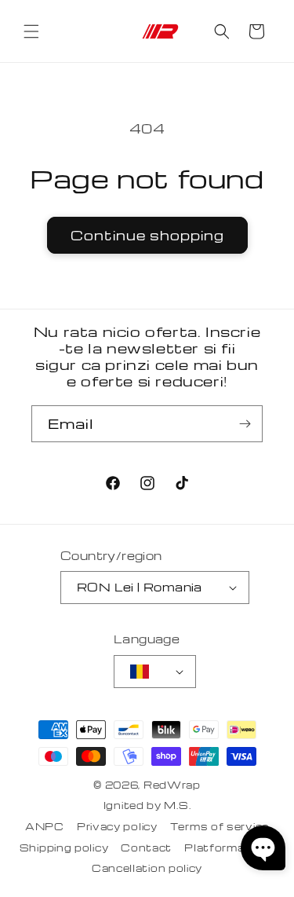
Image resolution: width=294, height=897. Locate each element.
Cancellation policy (147, 868)
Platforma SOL (229, 847)
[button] (31, 31)
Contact (146, 847)
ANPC (44, 826)
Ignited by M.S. (147, 805)
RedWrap (172, 784)
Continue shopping (147, 235)
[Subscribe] (244, 423)
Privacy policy (117, 826)
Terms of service (219, 826)
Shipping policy (64, 847)
